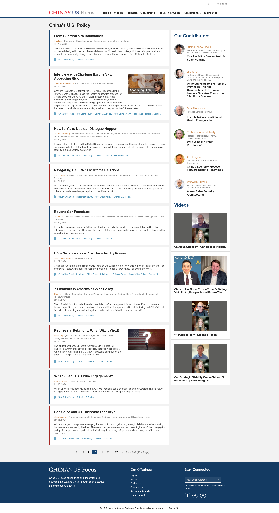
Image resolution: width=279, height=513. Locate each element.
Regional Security (84, 197)
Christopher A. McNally (201, 132)
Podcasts (132, 12)
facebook (187, 495)
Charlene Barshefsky (64, 83)
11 (101, 452)
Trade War (138, 114)
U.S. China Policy (66, 59)
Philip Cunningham (63, 258)
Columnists (147, 12)
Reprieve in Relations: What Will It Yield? (86, 330)
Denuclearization (122, 155)
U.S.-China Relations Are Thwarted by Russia (90, 253)
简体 (219, 4)
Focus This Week (169, 12)
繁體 (224, 4)
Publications (191, 12)
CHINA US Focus (71, 12)
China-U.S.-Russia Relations (71, 274)
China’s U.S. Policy (85, 59)
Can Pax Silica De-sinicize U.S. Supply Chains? (206, 58)
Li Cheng (192, 71)
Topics (107, 12)
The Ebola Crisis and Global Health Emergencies (204, 119)
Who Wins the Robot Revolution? (200, 143)
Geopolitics (154, 274)
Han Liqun (58, 41)
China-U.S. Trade (66, 114)
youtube (203, 495)
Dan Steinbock (196, 108)
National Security (153, 114)
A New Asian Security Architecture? (200, 193)
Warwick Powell (197, 181)
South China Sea (66, 197)
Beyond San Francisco (72, 212)
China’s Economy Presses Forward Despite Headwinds (205, 168)
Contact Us (174, 508)
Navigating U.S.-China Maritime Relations (87, 170)
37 (116, 452)
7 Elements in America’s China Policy (83, 289)
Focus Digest (137, 495)
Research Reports (140, 491)
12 (108, 452)
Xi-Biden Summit (66, 238)
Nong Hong (59, 175)
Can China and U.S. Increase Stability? (84, 412)
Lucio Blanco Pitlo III (199, 46)
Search (207, 4)
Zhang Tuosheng (62, 133)
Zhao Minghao (61, 417)
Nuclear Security (66, 155)
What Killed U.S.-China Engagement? (83, 376)
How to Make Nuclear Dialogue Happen (85, 129)
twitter (195, 495)
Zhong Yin (59, 217)
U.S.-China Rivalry (122, 114)
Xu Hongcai (194, 157)
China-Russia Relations (97, 274)
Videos (118, 12)
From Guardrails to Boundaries (78, 36)
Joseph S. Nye (61, 381)
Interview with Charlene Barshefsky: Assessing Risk (83, 76)
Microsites (210, 12)
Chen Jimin (59, 294)
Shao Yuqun (59, 335)
